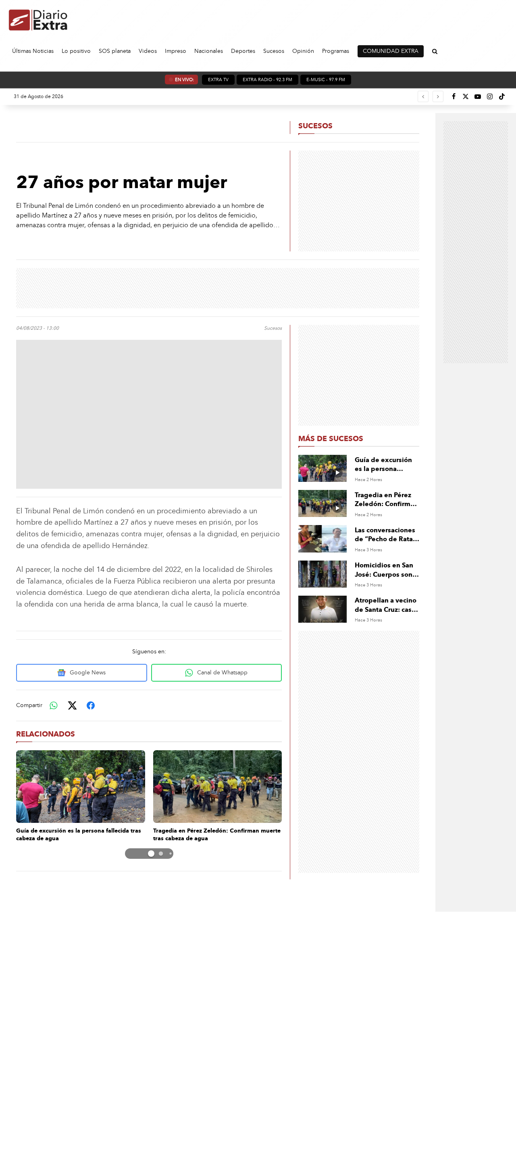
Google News (88, 672)
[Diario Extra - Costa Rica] (38, 19)
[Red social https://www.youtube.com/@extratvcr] (478, 96)
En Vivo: (184, 79)
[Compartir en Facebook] (90, 705)
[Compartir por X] (72, 705)
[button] (151, 853)
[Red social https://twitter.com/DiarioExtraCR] (466, 96)
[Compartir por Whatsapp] (53, 705)
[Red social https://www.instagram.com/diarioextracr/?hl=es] (490, 96)
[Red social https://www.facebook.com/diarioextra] (453, 96)
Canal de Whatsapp (222, 672)
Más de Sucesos (330, 438)
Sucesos (315, 125)
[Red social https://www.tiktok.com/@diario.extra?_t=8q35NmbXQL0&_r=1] (502, 96)
